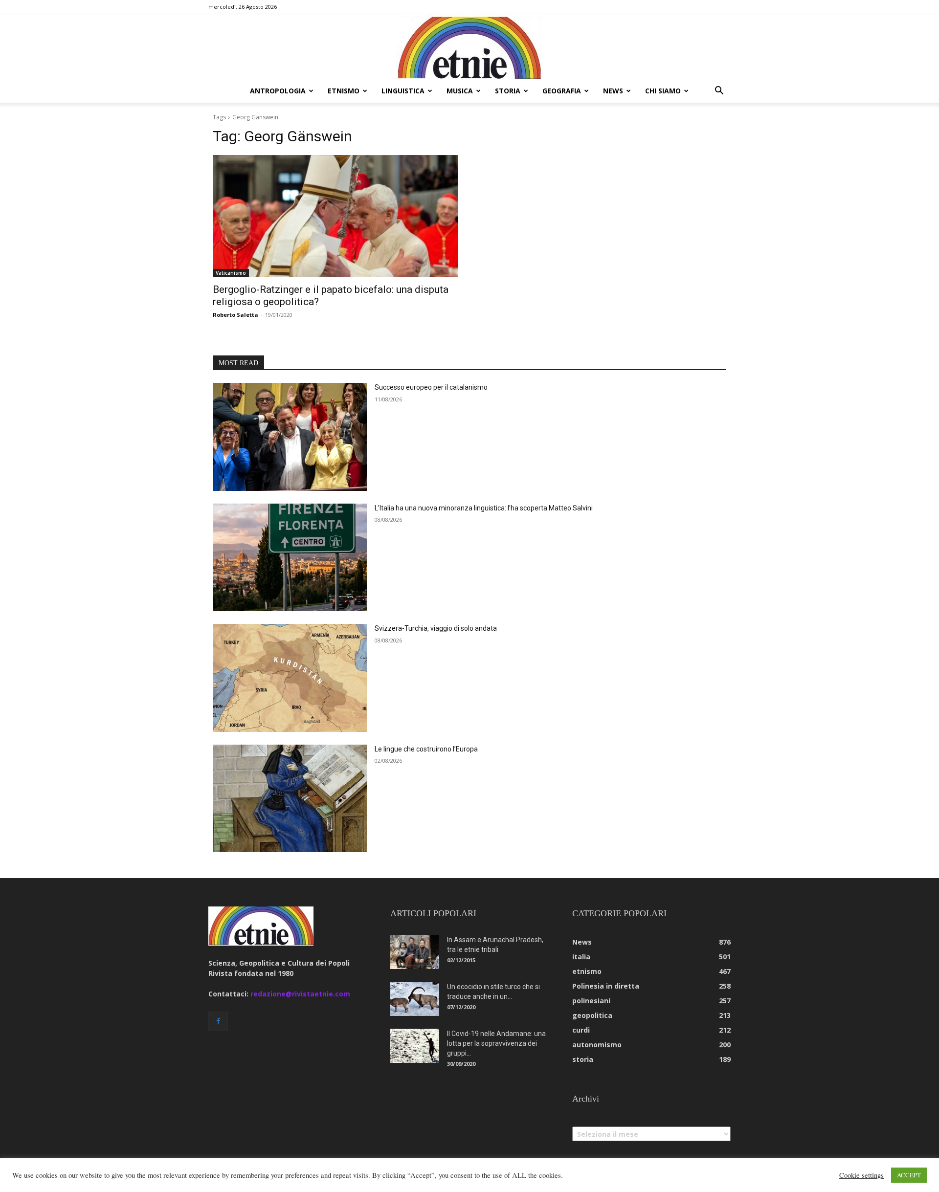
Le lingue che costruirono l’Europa (426, 749)
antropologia (278, 90)
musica (460, 90)
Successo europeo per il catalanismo (431, 387)
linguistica (403, 90)
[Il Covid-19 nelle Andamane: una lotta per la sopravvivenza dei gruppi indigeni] (414, 1046)
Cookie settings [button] (861, 1175)
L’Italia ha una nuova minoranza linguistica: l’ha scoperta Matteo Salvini (484, 508)
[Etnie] (469, 47)
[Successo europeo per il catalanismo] (290, 437)
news (613, 90)
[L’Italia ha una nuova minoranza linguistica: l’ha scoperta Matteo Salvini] (290, 558)
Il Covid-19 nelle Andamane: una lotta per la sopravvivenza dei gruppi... (496, 1043)
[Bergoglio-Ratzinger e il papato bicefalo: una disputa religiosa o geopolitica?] (335, 216)
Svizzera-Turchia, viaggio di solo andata (436, 628)
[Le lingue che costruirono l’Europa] (290, 799)
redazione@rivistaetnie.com (300, 993)
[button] (719, 91)
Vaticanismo (231, 272)
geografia (561, 90)
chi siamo (663, 90)
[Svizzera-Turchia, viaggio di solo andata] (290, 678)
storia (507, 90)
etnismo (343, 90)
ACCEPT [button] (909, 1174)
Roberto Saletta (235, 314)
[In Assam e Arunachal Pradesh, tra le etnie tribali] (414, 952)
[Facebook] (218, 1021)
